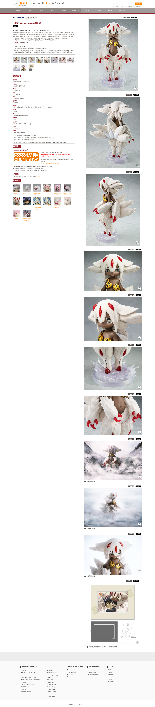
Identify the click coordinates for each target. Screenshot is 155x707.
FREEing (111, 674)
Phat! (110, 672)
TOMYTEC (111, 681)
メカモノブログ (50, 677)
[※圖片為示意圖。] (113, 479)
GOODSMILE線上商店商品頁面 (51, 163)
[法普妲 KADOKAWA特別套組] (113, 90)
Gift (110, 669)
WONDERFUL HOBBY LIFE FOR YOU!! (31, 679)
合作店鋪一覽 (40, 176)
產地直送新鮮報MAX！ (94, 674)
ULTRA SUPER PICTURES (28, 684)
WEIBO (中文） (50, 679)
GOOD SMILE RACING (74, 670)
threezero (111, 676)
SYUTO (111, 684)
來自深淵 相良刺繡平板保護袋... (57, 194)
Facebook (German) (51, 691)
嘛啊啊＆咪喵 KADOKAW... (57, 206)
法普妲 (16, 42)
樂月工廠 (24, 682)
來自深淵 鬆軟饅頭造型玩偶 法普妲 (37, 194)
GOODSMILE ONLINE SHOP (28, 672)
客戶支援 (140, 6)
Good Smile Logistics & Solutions (29, 677)
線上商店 (124, 6)
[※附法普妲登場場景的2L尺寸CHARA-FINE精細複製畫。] (113, 644)
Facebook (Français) (51, 686)
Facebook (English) (51, 684)
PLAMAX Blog (92, 677)
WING (110, 679)
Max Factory (92, 669)
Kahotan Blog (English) (52, 672)
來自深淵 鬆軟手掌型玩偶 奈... (27, 219)
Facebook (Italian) (51, 696)
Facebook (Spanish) (51, 694)
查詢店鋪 (132, 6)
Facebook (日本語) (51, 682)
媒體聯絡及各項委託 (26, 691)
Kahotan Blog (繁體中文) (52, 675)
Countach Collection (73, 677)
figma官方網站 (92, 672)
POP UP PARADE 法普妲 (47, 194)
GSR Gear (71, 674)
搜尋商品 (116, 6)
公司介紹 (24, 670)
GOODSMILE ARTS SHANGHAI (29, 675)
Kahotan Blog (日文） (51, 670)
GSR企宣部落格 (72, 672)
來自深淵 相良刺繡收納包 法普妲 (67, 194)
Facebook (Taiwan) (51, 689)
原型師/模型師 (25, 686)
